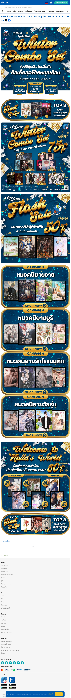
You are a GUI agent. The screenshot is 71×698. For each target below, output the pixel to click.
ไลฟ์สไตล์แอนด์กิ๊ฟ (39, 11)
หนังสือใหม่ (4, 569)
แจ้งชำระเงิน (4, 626)
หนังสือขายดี (4, 566)
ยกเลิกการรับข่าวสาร (6, 632)
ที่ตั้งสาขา (3, 653)
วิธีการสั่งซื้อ (4, 617)
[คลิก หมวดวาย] (35, 286)
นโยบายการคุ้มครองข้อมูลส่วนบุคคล (10, 650)
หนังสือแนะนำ (4, 572)
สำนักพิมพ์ (3, 578)
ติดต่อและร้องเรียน (6, 644)
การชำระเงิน (4, 620)
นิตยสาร (20, 11)
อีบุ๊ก (14, 11)
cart (51, 2)
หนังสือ (8, 11)
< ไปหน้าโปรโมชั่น (5, 556)
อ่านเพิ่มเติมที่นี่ (50, 694)
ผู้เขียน (2, 581)
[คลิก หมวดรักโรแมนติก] (35, 373)
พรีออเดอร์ (51, 11)
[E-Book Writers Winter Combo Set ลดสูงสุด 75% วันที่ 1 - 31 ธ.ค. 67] (6, 20)
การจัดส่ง (3, 623)
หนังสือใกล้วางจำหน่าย (7, 575)
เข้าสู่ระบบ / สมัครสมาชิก (61, 2)
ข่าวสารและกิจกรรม (6, 584)
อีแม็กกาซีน (28, 11)
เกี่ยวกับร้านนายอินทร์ (6, 641)
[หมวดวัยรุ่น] (35, 416)
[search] (2, 7)
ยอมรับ (59, 694)
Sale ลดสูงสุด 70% (62, 11)
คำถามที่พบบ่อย (5, 629)
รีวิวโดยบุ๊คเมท (4, 587)
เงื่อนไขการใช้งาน (5, 647)
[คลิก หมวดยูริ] (35, 330)
